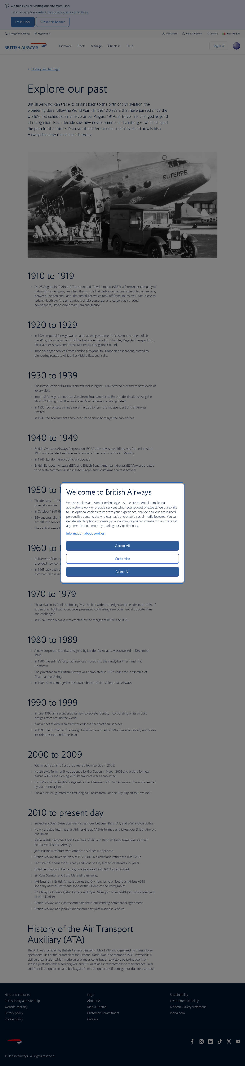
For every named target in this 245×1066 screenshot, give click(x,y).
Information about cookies (85, 533)
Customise (122, 559)
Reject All (122, 572)
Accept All (122, 546)
